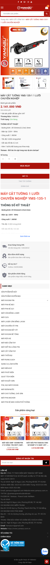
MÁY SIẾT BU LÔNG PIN (10, 347)
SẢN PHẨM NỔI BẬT (9, 292)
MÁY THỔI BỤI (6, 355)
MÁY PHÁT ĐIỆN (7, 372)
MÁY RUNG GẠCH (8, 360)
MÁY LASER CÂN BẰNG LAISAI (13, 322)
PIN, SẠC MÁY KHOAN (9, 385)
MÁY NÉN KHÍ (6, 368)
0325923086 (18, 267)
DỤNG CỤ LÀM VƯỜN (9, 364)
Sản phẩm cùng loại (25, 410)
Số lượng (4, 155)
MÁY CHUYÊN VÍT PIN (9, 326)
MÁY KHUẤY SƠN (8, 381)
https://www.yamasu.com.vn (19, 529)
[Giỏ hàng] (46, 8)
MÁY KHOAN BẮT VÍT (9, 330)
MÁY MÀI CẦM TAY (8, 343)
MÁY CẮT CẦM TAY (8, 351)
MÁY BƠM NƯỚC (7, 389)
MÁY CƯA (5, 317)
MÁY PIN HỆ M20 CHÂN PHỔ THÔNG (15, 402)
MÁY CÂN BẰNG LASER (10, 313)
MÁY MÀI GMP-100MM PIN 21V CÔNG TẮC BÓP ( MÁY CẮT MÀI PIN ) (12, 444)
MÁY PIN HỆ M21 (8, 305)
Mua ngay (19, 448)
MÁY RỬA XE (6, 338)
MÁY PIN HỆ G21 (7, 309)
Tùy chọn (44, 448)
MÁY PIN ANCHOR (8, 398)
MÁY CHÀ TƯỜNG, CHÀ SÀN (12, 393)
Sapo (30, 562)
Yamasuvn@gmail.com (15, 526)
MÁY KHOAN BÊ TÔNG (10, 334)
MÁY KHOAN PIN (7, 300)
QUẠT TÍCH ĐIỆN (7, 377)
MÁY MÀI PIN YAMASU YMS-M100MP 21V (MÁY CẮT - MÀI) (37, 444)
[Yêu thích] (45, 30)
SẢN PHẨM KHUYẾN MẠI (11, 296)
